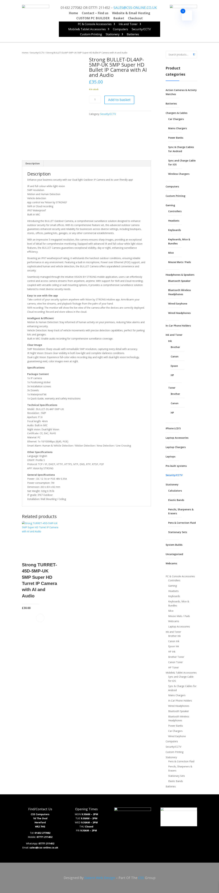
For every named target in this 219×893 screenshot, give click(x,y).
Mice (171, 252)
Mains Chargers (177, 128)
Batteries (133, 34)
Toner (171, 387)
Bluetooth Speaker (179, 280)
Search (193, 54)
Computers (120, 29)
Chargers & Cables (176, 113)
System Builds (174, 544)
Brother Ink (174, 635)
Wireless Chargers (178, 173)
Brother (175, 347)
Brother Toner (176, 656)
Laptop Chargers (176, 447)
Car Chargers (176, 119)
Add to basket (119, 99)
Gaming (170, 205)
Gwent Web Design (99, 877)
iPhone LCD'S (173, 428)
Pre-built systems (176, 465)
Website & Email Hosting (131, 13)
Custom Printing (91, 34)
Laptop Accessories (177, 437)
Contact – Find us (95, 13)
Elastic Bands (176, 500)
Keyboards (174, 230)
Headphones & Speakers (180, 274)
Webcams (171, 563)
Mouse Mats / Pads (179, 262)
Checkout (135, 18)
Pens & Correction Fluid (182, 522)
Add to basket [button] (40, 618)
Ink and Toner (128, 24)
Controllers (175, 211)
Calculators (175, 490)
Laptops (170, 456)
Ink (170, 341)
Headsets (173, 220)
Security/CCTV (141, 29)
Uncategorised (174, 554)
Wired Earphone (177, 303)
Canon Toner (175, 662)
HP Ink (171, 651)
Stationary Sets (177, 532)
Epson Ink (173, 646)
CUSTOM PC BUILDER (93, 18)
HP (172, 375)
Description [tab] (32, 163)
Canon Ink (173, 641)
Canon (174, 356)
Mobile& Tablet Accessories (87, 29)
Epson (174, 365)
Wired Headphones (179, 313)
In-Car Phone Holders (178, 325)
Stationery (113, 34)
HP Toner (173, 667)
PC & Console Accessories (95, 24)
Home (73, 13)
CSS (141, 877)
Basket (118, 18)
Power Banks (175, 137)
